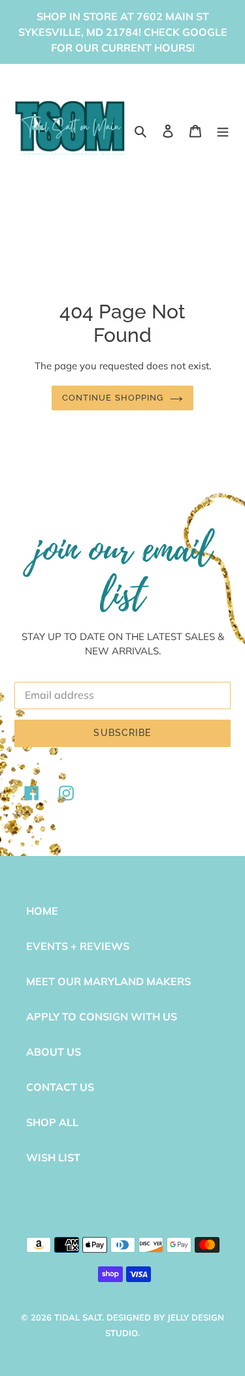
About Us (53, 1051)
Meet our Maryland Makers (108, 981)
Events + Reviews (77, 946)
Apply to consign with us (101, 1016)
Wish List (53, 1157)
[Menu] (223, 129)
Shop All (52, 1122)
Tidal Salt (78, 1317)
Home (42, 910)
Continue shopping (112, 398)
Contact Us (60, 1086)
